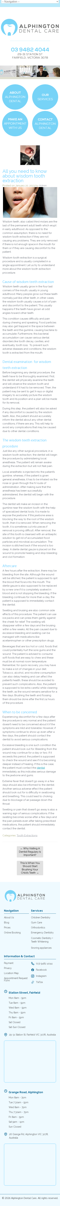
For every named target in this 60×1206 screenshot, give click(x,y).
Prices (7, 927)
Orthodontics (38, 927)
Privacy (8, 968)
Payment (8, 963)
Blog (6, 922)
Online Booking (12, 932)
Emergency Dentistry (42, 932)
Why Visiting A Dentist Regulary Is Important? (30, 851)
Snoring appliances (41, 947)
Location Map (11, 973)
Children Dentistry (40, 917)
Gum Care (36, 922)
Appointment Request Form (16, 979)
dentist (41, 767)
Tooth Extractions (27, 835)
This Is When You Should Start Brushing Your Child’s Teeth (30, 868)
